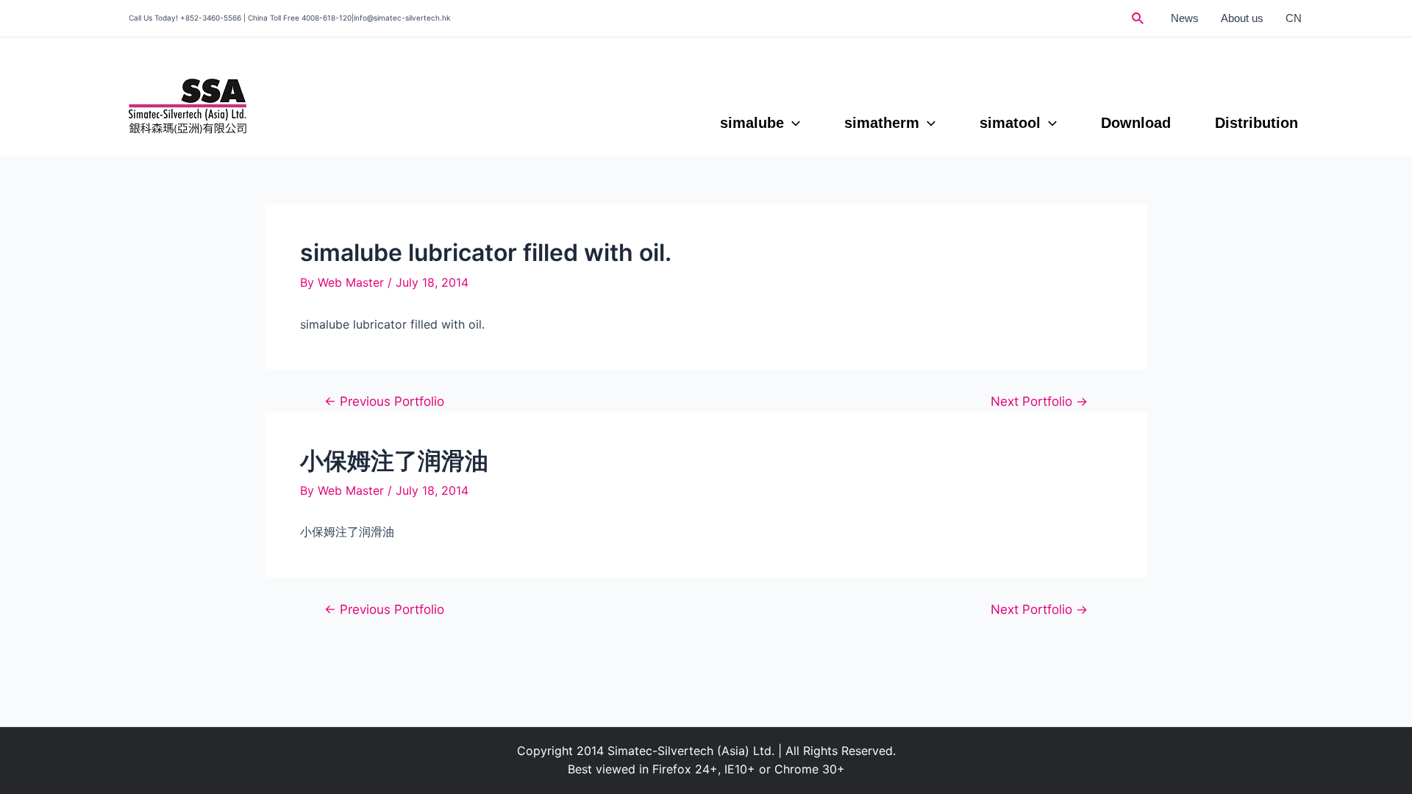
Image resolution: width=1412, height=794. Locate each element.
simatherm (881, 123)
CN (1294, 18)
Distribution (1256, 123)
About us (1242, 18)
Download (1136, 123)
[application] (792, 122)
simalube (752, 123)
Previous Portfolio (384, 401)
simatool (1010, 123)
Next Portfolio (1039, 401)
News (1185, 18)
